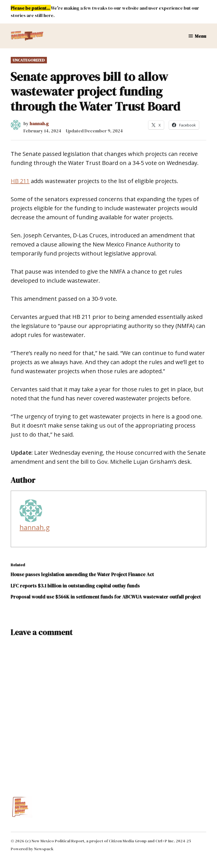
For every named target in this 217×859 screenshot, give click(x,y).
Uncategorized (29, 60)
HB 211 (20, 181)
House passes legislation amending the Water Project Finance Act (82, 574)
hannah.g (39, 123)
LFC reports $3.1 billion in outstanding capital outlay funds (75, 585)
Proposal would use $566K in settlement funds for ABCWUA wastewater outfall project (106, 596)
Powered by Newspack (32, 849)
